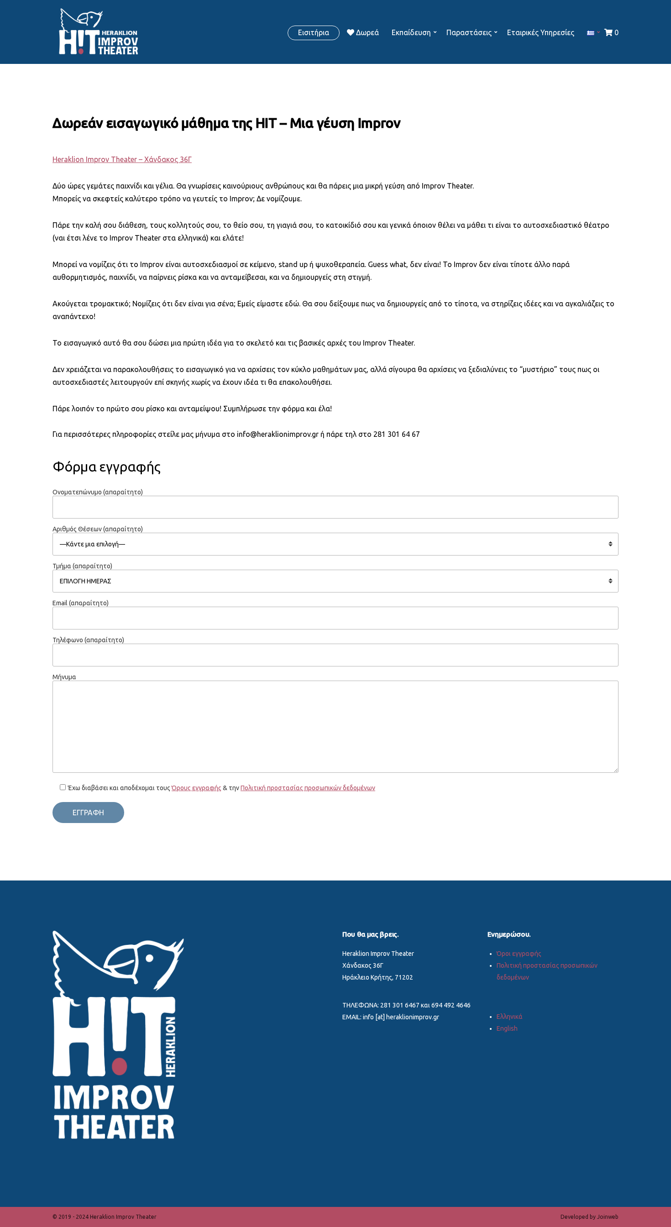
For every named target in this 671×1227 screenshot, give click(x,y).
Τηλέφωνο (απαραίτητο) (88, 640)
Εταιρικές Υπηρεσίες (540, 32)
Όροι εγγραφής (519, 953)
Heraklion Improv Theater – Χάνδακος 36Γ (122, 159)
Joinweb (608, 1217)
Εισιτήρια (313, 32)
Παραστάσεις (469, 32)
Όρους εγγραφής (196, 788)
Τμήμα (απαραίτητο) (82, 566)
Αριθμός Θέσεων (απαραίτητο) (97, 529)
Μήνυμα (64, 677)
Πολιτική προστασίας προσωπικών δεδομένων (308, 788)
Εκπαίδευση (411, 32)
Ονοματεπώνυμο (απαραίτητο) (97, 492)
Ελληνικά (510, 1016)
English (507, 1028)
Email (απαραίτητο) (80, 603)
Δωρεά (366, 32)
